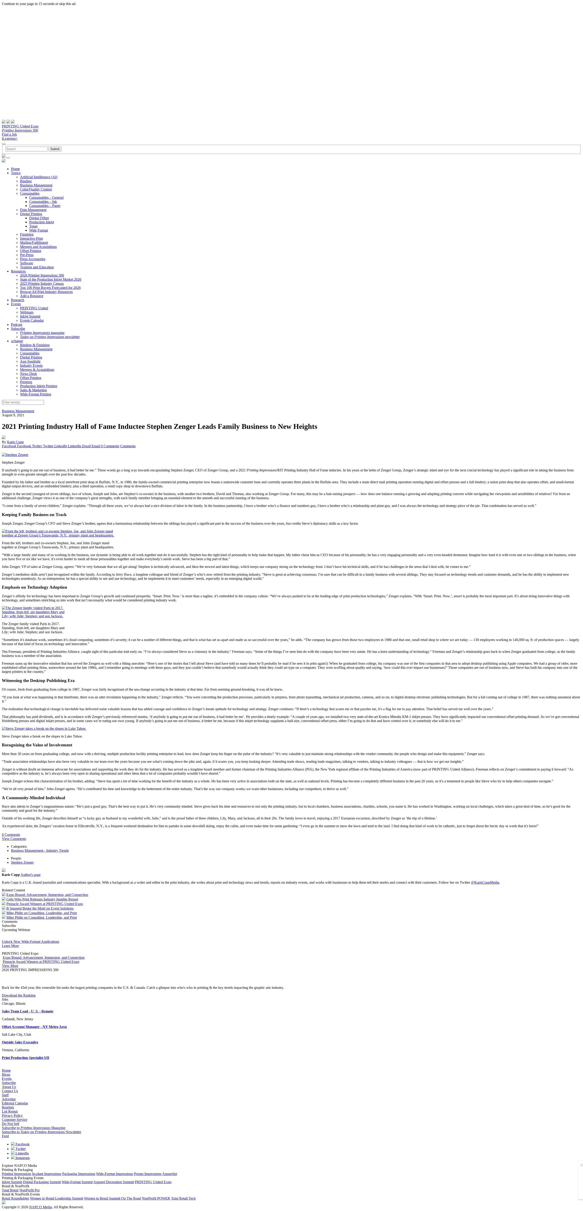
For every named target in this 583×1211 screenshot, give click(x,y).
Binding (26, 181)
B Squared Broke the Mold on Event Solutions (40, 908)
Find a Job (9, 134)
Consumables (29, 193)
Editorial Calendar (15, 1103)
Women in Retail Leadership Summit (56, 1198)
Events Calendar (32, 320)
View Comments (14, 839)
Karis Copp (15, 442)
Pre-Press (26, 255)
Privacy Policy (12, 1115)
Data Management (33, 210)
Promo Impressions (147, 1174)
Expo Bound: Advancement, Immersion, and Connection (47, 895)
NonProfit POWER (156, 1198)
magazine (42, 333)
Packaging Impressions (78, 1174)
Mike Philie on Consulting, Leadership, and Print (41, 913)
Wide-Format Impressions (114, 1174)
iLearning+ (10, 138)
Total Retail (10, 1190)
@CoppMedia (485, 882)
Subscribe (18, 329)
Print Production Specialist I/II (25, 1058)
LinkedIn (22, 1153)
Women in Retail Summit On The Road (112, 1198)
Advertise (9, 1099)
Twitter (20, 1149)
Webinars (26, 312)
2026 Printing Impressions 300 (42, 275)
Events (16, 304)
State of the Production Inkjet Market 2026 (50, 279)
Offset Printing (30, 251)
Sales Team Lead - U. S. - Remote (27, 1011)
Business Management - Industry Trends (40, 850)
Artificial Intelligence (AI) (38, 177)
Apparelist (169, 1174)
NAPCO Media (40, 1207)
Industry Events (31, 365)
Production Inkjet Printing (38, 386)
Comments (128, 446)
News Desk (28, 374)
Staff (5, 1095)
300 (20, 130)
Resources (18, 271)
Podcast (16, 324)
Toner (33, 226)
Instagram (22, 1158)
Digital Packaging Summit (42, 1182)
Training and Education (37, 267)
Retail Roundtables (15, 1198)
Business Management (36, 185)
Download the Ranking (19, 995)
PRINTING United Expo (20, 126)
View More (10, 966)
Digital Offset (39, 218)
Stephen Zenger (22, 862)
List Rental (10, 1111)
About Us (9, 1087)
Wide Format (38, 230)
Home (15, 169)
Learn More (10, 946)
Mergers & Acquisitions (37, 369)
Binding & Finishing (35, 345)
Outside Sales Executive (20, 1042)
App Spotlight (30, 361)
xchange (17, 341)
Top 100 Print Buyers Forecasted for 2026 (50, 288)
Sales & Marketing (33, 390)
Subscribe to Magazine (33, 1128)
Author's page (30, 875)
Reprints (8, 1107)
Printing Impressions (16, 1174)
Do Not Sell (10, 1124)
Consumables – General (46, 197)
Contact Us (10, 1091)
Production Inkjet (41, 222)
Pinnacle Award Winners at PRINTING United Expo (44, 904)
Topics (15, 173)
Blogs (6, 1074)
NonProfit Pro (29, 1190)
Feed (5, 1136)
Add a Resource (31, 296)
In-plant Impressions (46, 1174)
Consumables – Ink (43, 202)
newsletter (50, 337)
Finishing (26, 234)
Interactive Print (31, 238)
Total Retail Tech (183, 1198)
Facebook (22, 1144)
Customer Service (14, 1120)
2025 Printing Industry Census (42, 283)
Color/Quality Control (36, 189)
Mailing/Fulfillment (34, 242)
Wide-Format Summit (77, 1182)
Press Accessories (32, 259)
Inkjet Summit (30, 316)
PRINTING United (34, 308)
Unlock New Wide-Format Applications (30, 942)
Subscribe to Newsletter (41, 1132)
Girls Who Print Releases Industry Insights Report (42, 899)
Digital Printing (31, 214)
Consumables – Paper (44, 206)
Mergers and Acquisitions (38, 247)
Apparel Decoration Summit (113, 1182)
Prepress (26, 382)
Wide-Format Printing (35, 394)
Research (17, 300)
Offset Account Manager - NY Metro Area (34, 1027)
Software (26, 263)
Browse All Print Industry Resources (46, 292)
